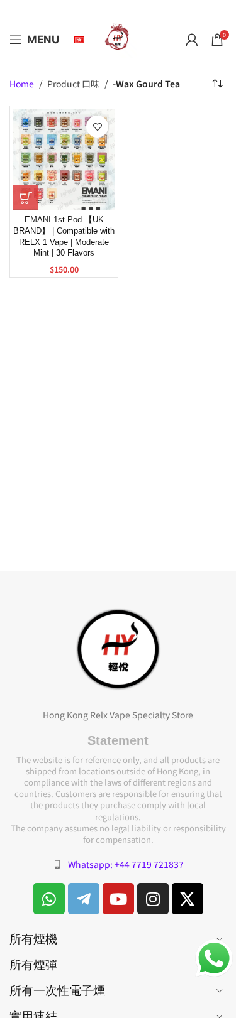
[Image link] (118, 647)
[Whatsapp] (49, 898)
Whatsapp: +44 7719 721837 (126, 864)
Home (21, 84)
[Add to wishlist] (97, 127)
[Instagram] (153, 898)
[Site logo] (118, 38)
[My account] (192, 39)
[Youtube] (118, 898)
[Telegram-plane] (83, 898)
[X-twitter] (187, 898)
